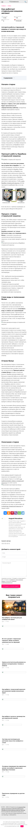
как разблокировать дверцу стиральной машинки (12, 481)
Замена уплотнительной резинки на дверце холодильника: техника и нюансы (14, 663)
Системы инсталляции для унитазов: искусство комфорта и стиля (12, 740)
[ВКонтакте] (5, 513)
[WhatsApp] (19, 513)
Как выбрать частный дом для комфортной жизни (12, 618)
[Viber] (15, 513)
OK (22, 826)
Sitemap (23, 810)
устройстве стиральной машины (11, 506)
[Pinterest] (12, 513)
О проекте (20, 807)
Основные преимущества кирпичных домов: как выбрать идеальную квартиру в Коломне (14, 768)
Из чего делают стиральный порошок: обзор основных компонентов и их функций (11, 640)
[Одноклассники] (8, 513)
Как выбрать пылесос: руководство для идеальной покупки (13, 717)
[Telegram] (22, 513)
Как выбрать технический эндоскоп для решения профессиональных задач (13, 691)
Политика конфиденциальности (14, 808)
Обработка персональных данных (10, 810)
